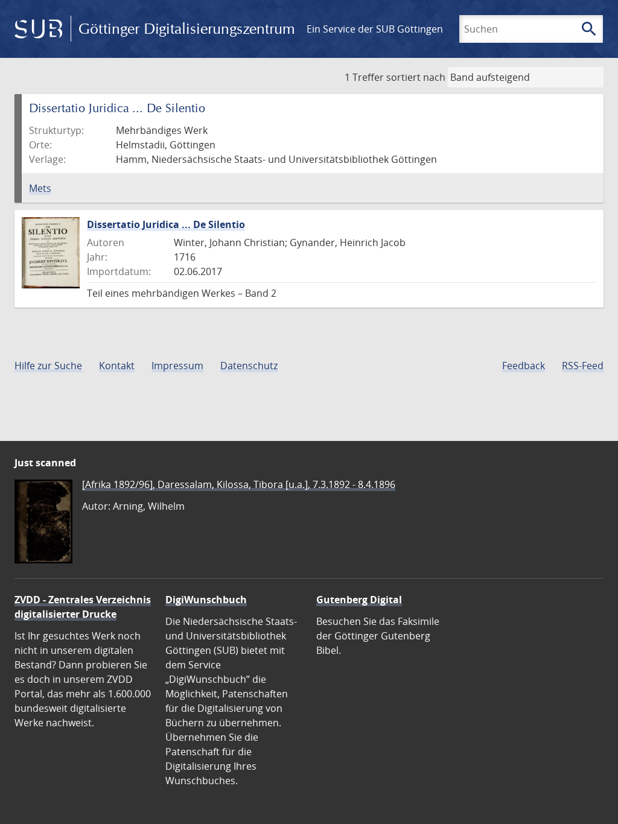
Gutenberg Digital (359, 599)
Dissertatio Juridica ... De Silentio (166, 224)
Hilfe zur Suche (48, 365)
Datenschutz (249, 365)
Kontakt (117, 365)
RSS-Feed (583, 365)
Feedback (523, 365)
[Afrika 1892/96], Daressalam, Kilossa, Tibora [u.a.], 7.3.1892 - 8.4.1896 (238, 484)
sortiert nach (415, 77)
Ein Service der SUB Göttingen (375, 29)
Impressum (177, 365)
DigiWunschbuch (206, 599)
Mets (40, 188)
